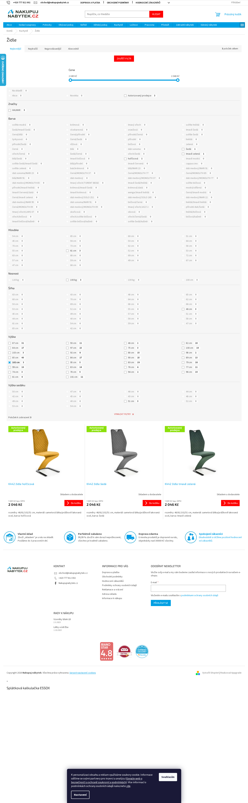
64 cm (191, 241)
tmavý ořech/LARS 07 (25, 212)
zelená (191, 144)
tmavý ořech (136, 125)
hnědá (191, 139)
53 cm (191, 250)
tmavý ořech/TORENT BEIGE (86, 183)
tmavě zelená (195, 154)
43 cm (75, 294)
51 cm (191, 236)
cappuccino (194, 163)
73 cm (75, 246)
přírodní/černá (137, 134)
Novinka (76, 95)
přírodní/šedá (21, 144)
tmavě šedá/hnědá (140, 183)
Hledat (156, 14)
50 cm (133, 241)
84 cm (18, 348)
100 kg (75, 280)
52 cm (133, 250)
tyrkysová (19, 139)
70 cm (17, 246)
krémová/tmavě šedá (83, 187)
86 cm (76, 357)
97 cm (76, 348)
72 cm (191, 255)
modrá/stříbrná (196, 187)
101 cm (76, 377)
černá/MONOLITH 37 (82, 173)
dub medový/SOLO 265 (142, 197)
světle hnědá (195, 125)
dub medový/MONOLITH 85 (28, 183)
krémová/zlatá (137, 187)
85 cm (17, 328)
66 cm (75, 265)
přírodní (134, 139)
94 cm (133, 372)
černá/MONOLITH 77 (140, 173)
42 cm (75, 328)
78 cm (75, 372)
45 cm (17, 241)
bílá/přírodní (78, 163)
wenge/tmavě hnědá (141, 192)
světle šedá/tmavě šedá (27, 163)
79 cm (192, 362)
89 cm (192, 357)
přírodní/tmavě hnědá (25, 187)
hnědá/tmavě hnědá (198, 202)
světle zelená (21, 168)
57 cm (17, 260)
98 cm (191, 352)
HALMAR (18, 110)
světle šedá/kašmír (140, 221)
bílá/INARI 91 (20, 178)
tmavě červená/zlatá (25, 192)
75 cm (133, 348)
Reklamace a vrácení (112, 589)
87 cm (18, 343)
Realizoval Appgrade (231, 673)
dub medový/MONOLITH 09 (86, 207)
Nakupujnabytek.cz (68, 583)
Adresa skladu (109, 594)
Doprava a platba (90, 2)
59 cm (75, 260)
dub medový (78, 178)
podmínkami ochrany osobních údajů (199, 595)
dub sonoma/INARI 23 (25, 173)
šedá (191, 149)
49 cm (133, 260)
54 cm (17, 236)
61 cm (75, 250)
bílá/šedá (19, 158)
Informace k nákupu (112, 598)
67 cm (191, 260)
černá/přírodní (79, 134)
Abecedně (73, 49)
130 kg (133, 280)
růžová (76, 144)
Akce (16, 95)
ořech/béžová (21, 216)
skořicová (77, 212)
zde (128, 786)
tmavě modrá (195, 158)
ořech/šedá (136, 154)
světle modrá (21, 125)
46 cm (191, 309)
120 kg (17, 280)
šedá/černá (78, 154)
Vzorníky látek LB (62, 619)
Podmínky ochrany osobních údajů (119, 585)
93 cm (76, 343)
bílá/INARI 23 (136, 168)
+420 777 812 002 (67, 578)
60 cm (133, 236)
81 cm (17, 377)
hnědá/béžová (195, 212)
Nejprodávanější (53, 49)
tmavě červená (138, 163)
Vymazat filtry (122, 414)
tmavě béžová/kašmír (25, 221)
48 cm (133, 294)
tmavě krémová (80, 192)
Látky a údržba (61, 627)
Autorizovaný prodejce (141, 95)
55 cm (17, 250)
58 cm (191, 246)
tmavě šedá (194, 130)
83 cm (76, 367)
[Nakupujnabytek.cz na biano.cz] (106, 651)
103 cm (18, 352)
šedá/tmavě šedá (23, 130)
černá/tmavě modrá (198, 192)
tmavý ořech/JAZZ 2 (140, 207)
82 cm (192, 343)
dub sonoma (136, 149)
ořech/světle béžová (83, 216)
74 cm (17, 372)
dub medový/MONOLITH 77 (202, 178)
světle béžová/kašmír (83, 221)
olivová (134, 212)
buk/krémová (79, 168)
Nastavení (80, 795)
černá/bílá (19, 134)
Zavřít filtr (124, 58)
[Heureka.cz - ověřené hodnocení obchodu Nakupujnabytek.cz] (142, 651)
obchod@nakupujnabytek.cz (73, 573)
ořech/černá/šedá (139, 216)
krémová (77, 125)
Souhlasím (168, 777)
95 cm (75, 362)
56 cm (75, 241)
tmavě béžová (79, 158)
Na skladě (19, 90)
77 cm (192, 367)
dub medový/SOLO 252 (84, 197)
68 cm (75, 255)
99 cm (18, 367)
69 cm (133, 255)
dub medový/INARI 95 (25, 202)
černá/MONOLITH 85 (198, 173)
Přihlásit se (161, 602)
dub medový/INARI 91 (199, 168)
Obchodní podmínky (118, 2)
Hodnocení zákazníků (148, 2)
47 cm (17, 265)
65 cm (75, 236)
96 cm (192, 372)
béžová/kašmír (196, 216)
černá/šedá (78, 139)
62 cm (133, 246)
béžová (134, 144)
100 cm (192, 280)
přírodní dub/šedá (197, 207)
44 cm (17, 318)
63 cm (17, 255)
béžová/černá (137, 202)
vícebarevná (78, 130)
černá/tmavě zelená (24, 197)
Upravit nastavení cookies (83, 673)
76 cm (133, 367)
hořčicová (135, 158)
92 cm (75, 352)
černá (17, 149)
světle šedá (194, 134)
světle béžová (195, 183)
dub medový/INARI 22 (199, 197)
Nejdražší (33, 49)
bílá (74, 149)
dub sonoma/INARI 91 (83, 202)
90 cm (134, 357)
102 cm (18, 362)
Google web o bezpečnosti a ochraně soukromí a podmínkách (106, 780)
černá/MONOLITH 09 (24, 207)
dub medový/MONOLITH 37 (144, 178)
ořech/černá (20, 154)
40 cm (75, 318)
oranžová (135, 130)
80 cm (134, 362)
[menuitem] (9, 25)
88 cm (134, 352)
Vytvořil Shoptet (210, 673)
